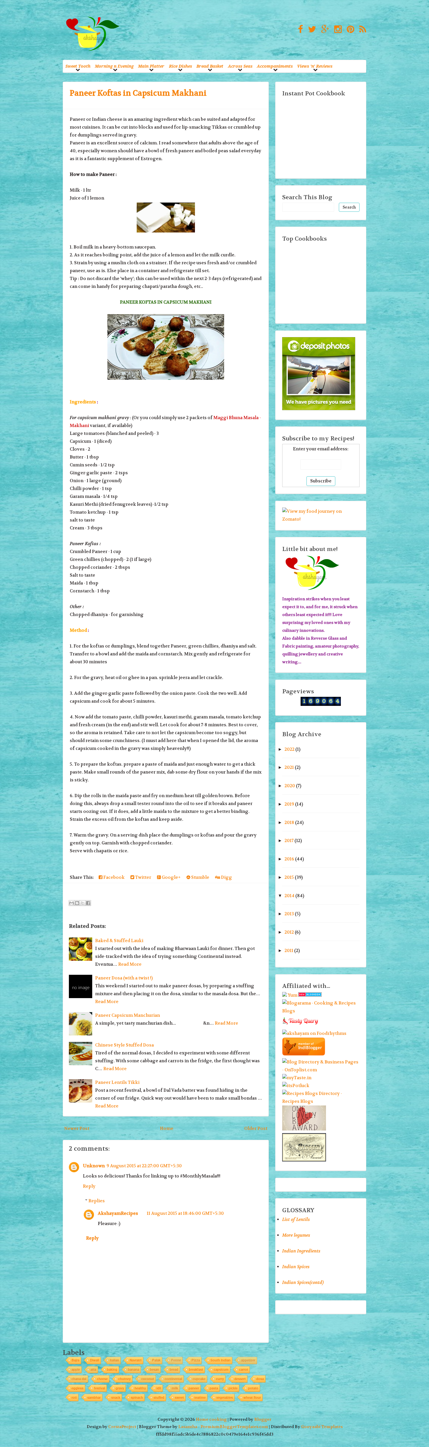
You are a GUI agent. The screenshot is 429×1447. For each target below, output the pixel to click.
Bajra (75, 1360)
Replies (96, 1201)
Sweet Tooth (77, 66)
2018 (289, 822)
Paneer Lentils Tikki (117, 1082)
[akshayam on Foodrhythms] (314, 1033)
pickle (233, 1388)
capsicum (221, 1369)
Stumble (199, 877)
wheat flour (252, 1397)
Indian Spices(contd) (303, 1282)
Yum (292, 995)
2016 (289, 859)
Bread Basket (209, 66)
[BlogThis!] (77, 903)
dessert (240, 1378)
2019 (289, 804)
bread (174, 1369)
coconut (147, 1378)
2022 (289, 749)
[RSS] (361, 29)
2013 (289, 914)
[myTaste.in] (296, 1078)
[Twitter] (310, 29)
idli (158, 1388)
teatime (200, 1397)
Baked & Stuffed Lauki (119, 941)
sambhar (94, 1397)
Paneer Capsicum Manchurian (127, 1015)
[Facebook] (299, 29)
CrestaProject (122, 1426)
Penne (176, 1360)
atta (93, 1369)
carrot (243, 1369)
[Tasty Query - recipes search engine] (300, 1025)
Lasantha (187, 1426)
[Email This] (71, 903)
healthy (140, 1388)
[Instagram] (336, 29)
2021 (289, 767)
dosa (260, 1378)
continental (173, 1378)
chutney (124, 1378)
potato (253, 1388)
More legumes (296, 1235)
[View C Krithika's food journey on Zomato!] (321, 519)
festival (99, 1388)
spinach (137, 1397)
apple (76, 1369)
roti (74, 1397)
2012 (289, 932)
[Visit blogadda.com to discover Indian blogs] (310, 995)
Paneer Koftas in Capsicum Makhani (138, 93)
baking (112, 1369)
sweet (179, 1397)
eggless (77, 1388)
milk (175, 1388)
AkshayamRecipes (118, 1213)
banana (133, 1369)
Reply (89, 1186)
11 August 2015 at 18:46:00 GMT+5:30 (185, 1213)
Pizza (195, 1360)
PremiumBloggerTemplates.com (234, 1426)
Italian (114, 1360)
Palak (156, 1360)
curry (220, 1378)
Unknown (94, 1166)
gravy (120, 1388)
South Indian (220, 1360)
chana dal (79, 1378)
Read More (130, 964)
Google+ (171, 877)
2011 (289, 950)
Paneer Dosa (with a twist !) (124, 978)
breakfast (196, 1369)
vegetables (224, 1397)
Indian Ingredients (301, 1251)
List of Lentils (296, 1219)
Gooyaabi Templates (322, 1426)
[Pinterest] (349, 29)
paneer (194, 1388)
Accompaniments (275, 66)
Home (166, 1128)
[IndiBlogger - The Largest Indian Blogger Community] (303, 1054)
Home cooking (211, 1419)
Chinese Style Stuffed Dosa (124, 1045)
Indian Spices (296, 1267)
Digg (226, 877)
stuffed (159, 1397)
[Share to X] (83, 903)
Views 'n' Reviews (314, 66)
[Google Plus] (323, 29)
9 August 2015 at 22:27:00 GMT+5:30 (144, 1166)
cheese (102, 1378)
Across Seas (240, 66)
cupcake (199, 1378)
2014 (289, 896)
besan (154, 1369)
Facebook (113, 877)
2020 (290, 786)
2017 (289, 841)
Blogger (262, 1419)
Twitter (142, 877)
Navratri (136, 1360)
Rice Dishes (180, 66)
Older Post (255, 1128)
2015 (289, 877)
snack (115, 1397)
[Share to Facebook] (88, 903)
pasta (214, 1388)
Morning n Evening (114, 66)
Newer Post (76, 1128)
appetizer (248, 1360)
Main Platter (151, 66)
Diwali (94, 1360)
